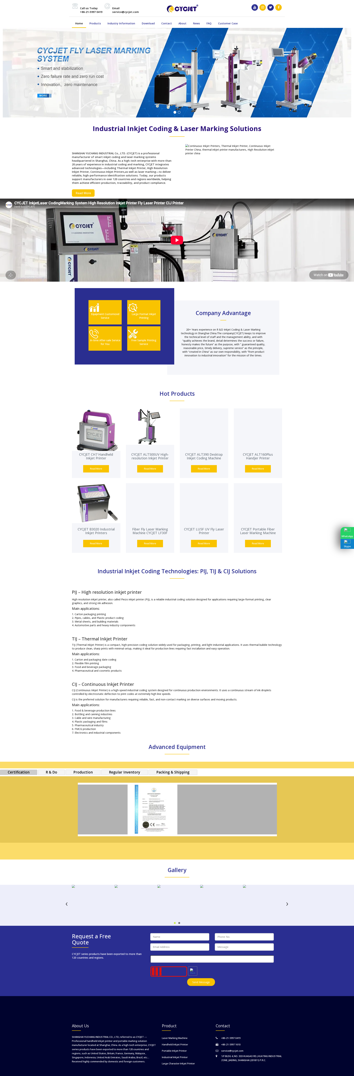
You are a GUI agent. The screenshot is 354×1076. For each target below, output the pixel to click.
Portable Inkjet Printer (174, 1050)
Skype (347, 546)
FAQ (208, 23)
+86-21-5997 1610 (230, 1044)
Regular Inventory (124, 772)
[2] (179, 112)
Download (148, 23)
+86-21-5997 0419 (91, 12)
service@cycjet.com (125, 12)
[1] (175, 112)
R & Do (51, 772)
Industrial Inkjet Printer (175, 1057)
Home (79, 23)
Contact (166, 23)
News (196, 23)
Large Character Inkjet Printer (178, 1063)
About (182, 23)
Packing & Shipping (173, 772)
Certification (19, 772)
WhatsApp (347, 536)
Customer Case (228, 23)
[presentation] (66, 904)
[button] (175, 923)
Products (95, 23)
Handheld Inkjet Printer (175, 1044)
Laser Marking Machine (175, 1038)
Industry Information (121, 23)
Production (83, 772)
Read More (83, 193)
